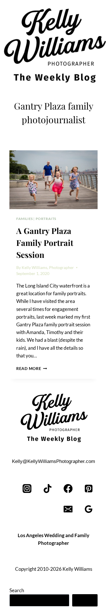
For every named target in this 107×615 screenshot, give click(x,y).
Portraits (46, 219)
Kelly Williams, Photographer (48, 267)
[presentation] (53, 179)
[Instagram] (27, 489)
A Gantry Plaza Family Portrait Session (44, 242)
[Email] (68, 509)
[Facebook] (68, 489)
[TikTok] (48, 489)
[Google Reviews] (89, 509)
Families (24, 219)
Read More (31, 368)
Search (16, 590)
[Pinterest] (89, 489)
